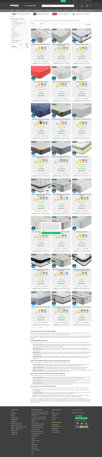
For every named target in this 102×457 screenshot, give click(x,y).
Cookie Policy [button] (56, 228)
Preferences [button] (43, 230)
